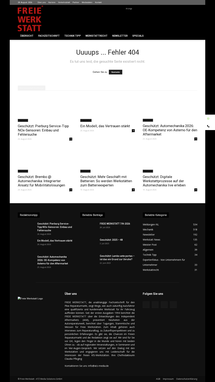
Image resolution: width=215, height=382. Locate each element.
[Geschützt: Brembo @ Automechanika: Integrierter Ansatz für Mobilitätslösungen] (45, 159)
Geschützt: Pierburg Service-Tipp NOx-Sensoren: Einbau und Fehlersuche (43, 130)
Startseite (115, 72)
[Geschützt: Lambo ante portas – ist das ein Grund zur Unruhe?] (88, 260)
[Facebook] (178, 2)
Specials (138, 35)
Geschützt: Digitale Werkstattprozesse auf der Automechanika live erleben (164, 181)
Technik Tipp (72, 35)
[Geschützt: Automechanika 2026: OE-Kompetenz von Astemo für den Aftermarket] (170, 108)
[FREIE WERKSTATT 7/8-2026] (88, 228)
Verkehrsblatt (64, 2)
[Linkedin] (189, 2)
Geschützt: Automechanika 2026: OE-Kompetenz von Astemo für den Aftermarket (170, 130)
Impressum (168, 378)
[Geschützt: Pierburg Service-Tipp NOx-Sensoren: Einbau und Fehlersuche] (45, 108)
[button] (193, 36)
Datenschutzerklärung (186, 378)
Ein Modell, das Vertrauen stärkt (105, 126)
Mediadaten (87, 2)
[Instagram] (183, 2)
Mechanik (23, 120)
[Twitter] (194, 2)
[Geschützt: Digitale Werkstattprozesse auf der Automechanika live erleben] (170, 159)
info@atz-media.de (98, 365)
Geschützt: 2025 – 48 (111, 239)
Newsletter (120, 35)
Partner (76, 2)
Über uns (41, 2)
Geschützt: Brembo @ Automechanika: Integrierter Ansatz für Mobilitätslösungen (41, 181)
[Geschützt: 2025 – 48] (88, 244)
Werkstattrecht (96, 35)
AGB (158, 378)
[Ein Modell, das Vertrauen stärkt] (107, 108)
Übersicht (26, 35)
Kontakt (98, 2)
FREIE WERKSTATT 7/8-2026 (115, 223)
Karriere (51, 2)
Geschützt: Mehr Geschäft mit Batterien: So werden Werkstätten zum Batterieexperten (106, 181)
